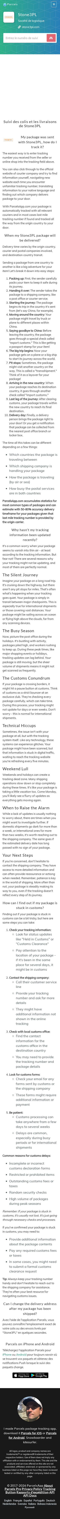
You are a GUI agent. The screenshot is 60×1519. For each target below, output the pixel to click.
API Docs (30, 1495)
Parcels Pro (13, 1489)
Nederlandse (9, 1503)
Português (39, 1500)
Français (17, 1500)
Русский (29, 1507)
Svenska (22, 1503)
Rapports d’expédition (32, 1492)
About (48, 1485)
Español (28, 1500)
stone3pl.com (31, 27)
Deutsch (50, 1500)
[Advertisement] (30, 84)
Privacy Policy (32, 1489)
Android (21, 1354)
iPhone (7, 1354)
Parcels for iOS (31, 1433)
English (8, 1500)
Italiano (32, 1503)
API (52, 1492)
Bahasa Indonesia (46, 1503)
